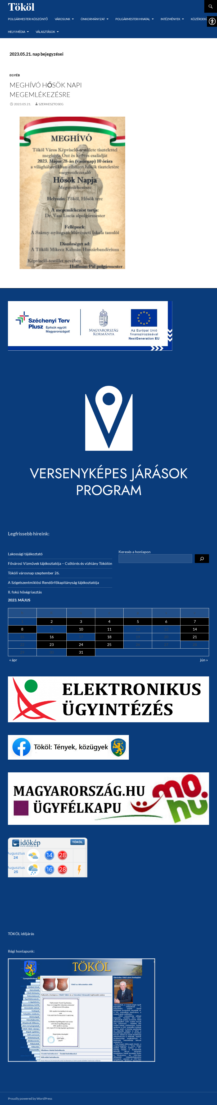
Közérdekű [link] (199, 19)
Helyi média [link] (16, 31)
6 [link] (166, 621)
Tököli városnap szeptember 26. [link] (34, 573)
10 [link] (81, 629)
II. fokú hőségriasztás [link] (25, 592)
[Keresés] (202, 558)
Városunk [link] (62, 19)
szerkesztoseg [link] (51, 104)
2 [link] (52, 621)
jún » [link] (204, 660)
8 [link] (22, 629)
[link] (20, 104)
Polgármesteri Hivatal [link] (132, 19)
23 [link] (51, 644)
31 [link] (81, 652)
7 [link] (195, 621)
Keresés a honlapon (135, 551)
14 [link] (195, 629)
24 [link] (81, 644)
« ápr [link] (13, 660)
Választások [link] (45, 31)
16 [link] (51, 637)
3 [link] (81, 621)
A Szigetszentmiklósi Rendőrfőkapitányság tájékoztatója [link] (53, 582)
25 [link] (109, 644)
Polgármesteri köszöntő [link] (28, 19)
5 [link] (138, 621)
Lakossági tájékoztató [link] (25, 554)
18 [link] (109, 637)
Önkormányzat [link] (93, 19)
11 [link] (109, 629)
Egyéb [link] (15, 75)
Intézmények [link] (170, 19)
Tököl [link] (21, 6)
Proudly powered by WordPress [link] (30, 1098)
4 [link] (109, 621)
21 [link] (195, 637)
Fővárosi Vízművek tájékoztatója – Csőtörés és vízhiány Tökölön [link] (60, 563)
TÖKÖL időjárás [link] (21, 933)
